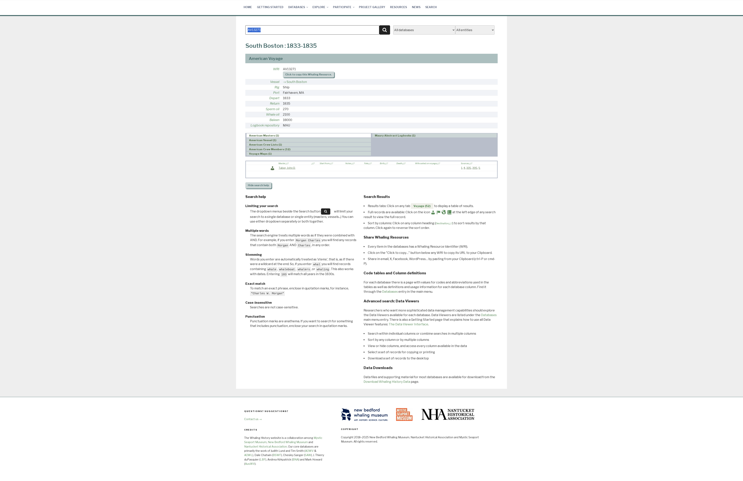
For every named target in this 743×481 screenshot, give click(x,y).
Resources (398, 7)
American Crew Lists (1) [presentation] (265, 144)
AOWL (248, 455)
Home (248, 7)
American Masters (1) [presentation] (264, 135)
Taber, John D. (287, 167)
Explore (318, 7)
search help (258, 185)
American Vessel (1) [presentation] (262, 140)
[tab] (309, 135)
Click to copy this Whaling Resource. (308, 74)
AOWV (309, 450)
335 (468, 167)
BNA (296, 459)
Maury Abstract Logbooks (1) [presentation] (395, 135)
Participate (342, 7)
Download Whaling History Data (387, 382)
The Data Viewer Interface (408, 324)
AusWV (250, 463)
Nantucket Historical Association (265, 446)
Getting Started (270, 7)
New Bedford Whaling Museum (288, 442)
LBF (262, 459)
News (416, 7)
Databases (296, 7)
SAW (308, 455)
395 (474, 167)
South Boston (297, 82)
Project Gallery (372, 7)
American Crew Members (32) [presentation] (269, 149)
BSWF (277, 455)
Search (431, 7)
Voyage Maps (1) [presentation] (260, 153)
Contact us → (253, 419)
